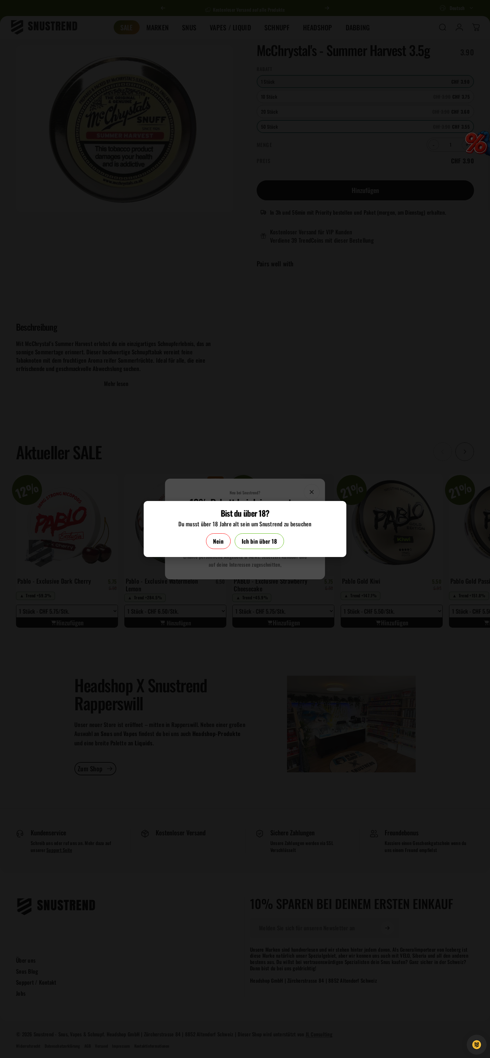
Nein (218, 541)
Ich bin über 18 (259, 541)
